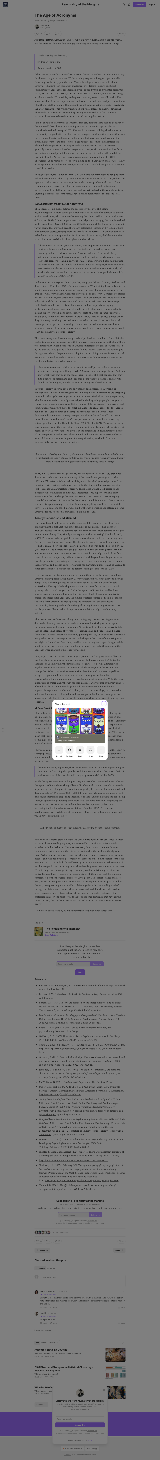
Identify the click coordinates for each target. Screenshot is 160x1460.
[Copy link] (59, 750)
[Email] (80, 750)
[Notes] (90, 750)
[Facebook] (70, 750)
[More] (101, 750)
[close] (104, 704)
